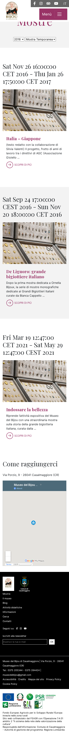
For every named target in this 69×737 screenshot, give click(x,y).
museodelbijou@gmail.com (17, 675)
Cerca (6, 616)
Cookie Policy (10, 684)
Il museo (7, 598)
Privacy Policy (53, 679)
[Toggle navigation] (59, 14)
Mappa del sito (36, 679)
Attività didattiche (12, 607)
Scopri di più (23, 164)
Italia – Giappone (23, 138)
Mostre (6, 594)
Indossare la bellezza (27, 409)
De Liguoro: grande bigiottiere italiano (26, 274)
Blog (5, 603)
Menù (47, 14)
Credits (22, 679)
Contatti (7, 621)
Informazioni (9, 612)
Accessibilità (9, 679)
